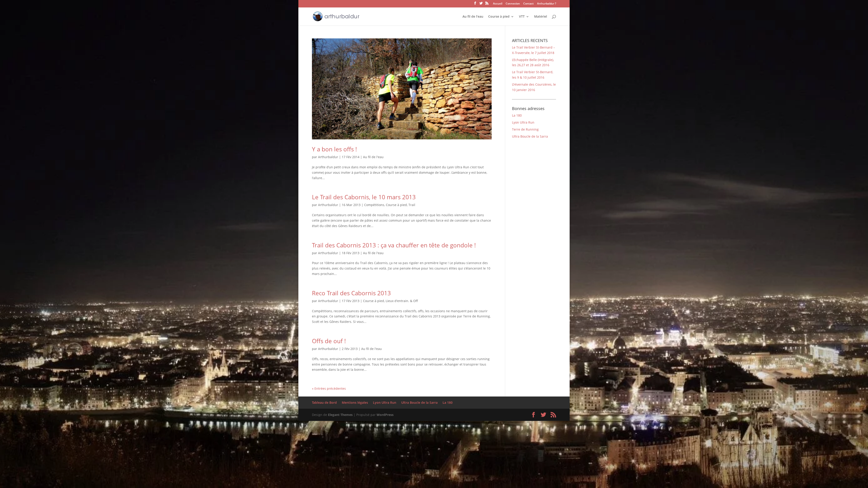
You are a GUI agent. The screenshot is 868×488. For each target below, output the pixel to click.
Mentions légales (355, 402)
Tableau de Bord (324, 402)
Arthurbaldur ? (546, 3)
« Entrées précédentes (329, 388)
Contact (528, 3)
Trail (411, 205)
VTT (522, 17)
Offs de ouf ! (329, 341)
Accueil (497, 3)
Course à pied (498, 17)
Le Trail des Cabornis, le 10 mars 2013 (364, 197)
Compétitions (374, 205)
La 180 (517, 115)
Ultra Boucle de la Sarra (530, 136)
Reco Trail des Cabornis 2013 (351, 293)
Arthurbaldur (328, 157)
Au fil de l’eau (472, 17)
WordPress (385, 415)
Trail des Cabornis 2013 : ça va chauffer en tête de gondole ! (394, 245)
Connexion (513, 3)
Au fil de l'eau (373, 157)
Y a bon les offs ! (334, 149)
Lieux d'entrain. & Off (402, 301)
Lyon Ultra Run (523, 122)
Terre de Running (525, 129)
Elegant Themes (340, 415)
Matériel (540, 17)
